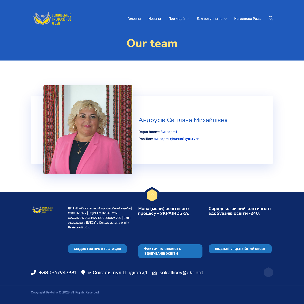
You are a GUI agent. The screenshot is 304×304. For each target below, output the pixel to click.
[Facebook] (268, 272)
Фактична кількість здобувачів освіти (162, 251)
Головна (134, 19)
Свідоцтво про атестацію (97, 249)
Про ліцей (177, 19)
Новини (154, 19)
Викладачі (168, 132)
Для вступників (209, 19)
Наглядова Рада (247, 19)
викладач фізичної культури (176, 139)
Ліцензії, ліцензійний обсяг (240, 249)
